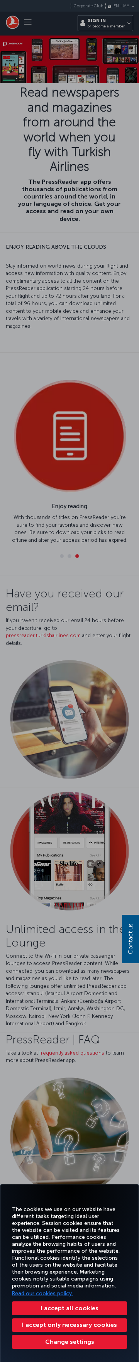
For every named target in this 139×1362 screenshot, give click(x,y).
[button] (69, 1342)
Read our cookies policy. (42, 1293)
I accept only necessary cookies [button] (69, 1324)
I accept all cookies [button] (69, 1308)
